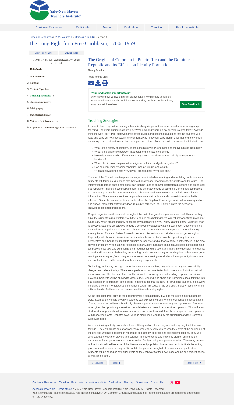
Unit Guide (36, 69)
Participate (82, 27)
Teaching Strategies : (41, 95)
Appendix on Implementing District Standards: (53, 127)
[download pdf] (98, 83)
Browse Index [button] (71, 53)
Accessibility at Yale (43, 389)
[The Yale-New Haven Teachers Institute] (87, 10)
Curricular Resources (48, 27)
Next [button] (115, 363)
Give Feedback (191, 104)
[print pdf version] (105, 83)
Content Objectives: (40, 89)
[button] (215, 399)
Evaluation (131, 27)
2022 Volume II (63, 37)
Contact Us (157, 382)
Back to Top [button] (193, 363)
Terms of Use (64, 389)
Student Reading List (40, 114)
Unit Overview (37, 76)
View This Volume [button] (44, 53)
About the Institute (187, 27)
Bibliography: (37, 108)
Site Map (128, 382)
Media (107, 27)
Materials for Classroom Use (44, 121)
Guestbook (142, 382)
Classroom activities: (40, 102)
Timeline (156, 27)
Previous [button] (98, 363)
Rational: (34, 82)
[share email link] (91, 83)
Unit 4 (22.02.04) (84, 37)
